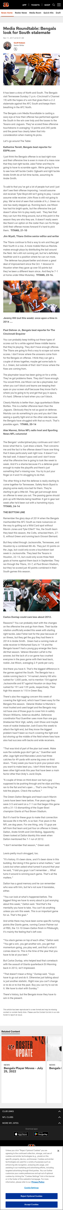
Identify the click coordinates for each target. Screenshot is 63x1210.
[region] (31, 1178)
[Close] (58, 1151)
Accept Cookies (31, 1204)
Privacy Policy (38, 1182)
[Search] (53, 5)
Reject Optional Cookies (31, 1196)
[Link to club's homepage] (5, 3)
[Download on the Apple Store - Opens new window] (20, 1134)
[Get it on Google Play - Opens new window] (41, 1135)
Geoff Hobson (19, 43)
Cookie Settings (31, 1187)
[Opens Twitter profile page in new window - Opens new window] (15, 49)
